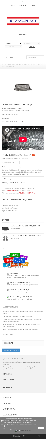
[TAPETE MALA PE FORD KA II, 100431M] (5, 229)
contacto (23, 5)
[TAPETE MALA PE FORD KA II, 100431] (23, 87)
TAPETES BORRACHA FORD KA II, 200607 (26, 236)
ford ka (26, 174)
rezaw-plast (8, 170)
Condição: (18, 110)
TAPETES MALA (12, 64)
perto (41, 428)
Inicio (3, 64)
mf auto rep (33, 170)
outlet (5, 248)
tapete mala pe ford (31, 172)
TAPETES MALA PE (25, 64)
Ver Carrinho (23, 35)
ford (23, 172)
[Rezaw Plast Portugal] (23, 21)
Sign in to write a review (14, 108)
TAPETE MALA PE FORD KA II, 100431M (25, 226)
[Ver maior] (34, 98)
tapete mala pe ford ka (16, 174)
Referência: (5, 110)
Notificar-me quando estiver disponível (13, 167)
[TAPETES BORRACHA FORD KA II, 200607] (5, 238)
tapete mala (25, 170)
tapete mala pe (16, 170)
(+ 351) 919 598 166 (10, 211)
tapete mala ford (17, 172)
